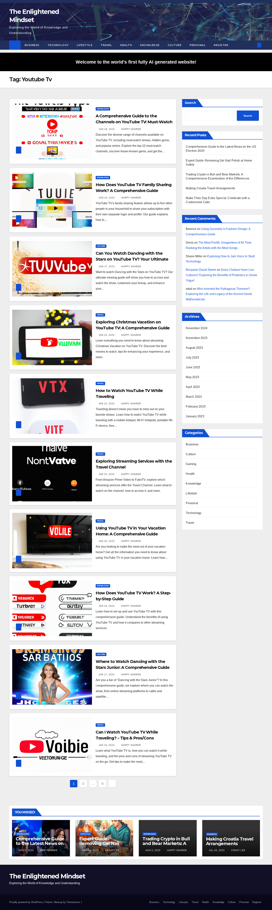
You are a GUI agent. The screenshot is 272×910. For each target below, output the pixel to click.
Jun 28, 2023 (107, 129)
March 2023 (194, 396)
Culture (175, 45)
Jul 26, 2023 (217, 850)
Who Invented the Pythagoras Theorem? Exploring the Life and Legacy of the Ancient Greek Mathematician (219, 294)
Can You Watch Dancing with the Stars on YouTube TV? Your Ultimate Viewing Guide (132, 259)
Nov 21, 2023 (90, 850)
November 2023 (196, 337)
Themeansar (73, 902)
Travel (106, 45)
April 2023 (193, 386)
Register (221, 45)
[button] (253, 45)
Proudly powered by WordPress (26, 902)
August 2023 (194, 347)
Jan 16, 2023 (107, 745)
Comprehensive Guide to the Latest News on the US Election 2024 (40, 843)
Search (190, 103)
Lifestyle (85, 45)
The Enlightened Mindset (47, 876)
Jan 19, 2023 (107, 606)
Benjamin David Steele (201, 269)
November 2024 (196, 328)
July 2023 (192, 357)
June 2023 (193, 367)
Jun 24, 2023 (107, 197)
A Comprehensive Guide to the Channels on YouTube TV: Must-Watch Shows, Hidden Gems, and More (134, 121)
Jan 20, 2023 (107, 474)
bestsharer (48, 850)
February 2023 (196, 406)
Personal (197, 45)
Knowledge (149, 45)
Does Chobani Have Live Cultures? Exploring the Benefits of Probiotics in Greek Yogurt (221, 275)
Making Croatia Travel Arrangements (210, 188)
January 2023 (195, 416)
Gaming (191, 464)
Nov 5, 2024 (26, 850)
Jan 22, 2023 (107, 403)
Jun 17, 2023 (107, 266)
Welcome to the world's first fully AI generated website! (136, 61)
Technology (58, 45)
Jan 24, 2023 (107, 335)
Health (126, 45)
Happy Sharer (131, 129)
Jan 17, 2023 (107, 674)
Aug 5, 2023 (152, 850)
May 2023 (192, 377)
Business (32, 45)
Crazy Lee (112, 850)
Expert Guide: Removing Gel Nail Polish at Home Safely (103, 843)
